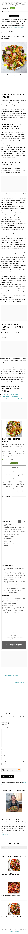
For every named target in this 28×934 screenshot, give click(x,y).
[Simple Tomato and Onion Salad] (14, 909)
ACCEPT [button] (12, 8)
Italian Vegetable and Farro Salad (11, 398)
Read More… (5, 834)
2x (22, 521)
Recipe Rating (5, 722)
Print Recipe (15, 462)
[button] (2, 459)
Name (3, 750)
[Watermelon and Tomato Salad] (14, 887)
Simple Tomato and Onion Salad (11, 917)
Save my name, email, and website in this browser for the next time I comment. (14, 764)
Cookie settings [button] (5, 8)
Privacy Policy (14, 931)
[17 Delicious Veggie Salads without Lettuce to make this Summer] (14, 865)
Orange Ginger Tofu (19, 682)
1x (19, 521)
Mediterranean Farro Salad (9, 396)
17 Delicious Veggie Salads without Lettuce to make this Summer (11, 873)
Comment (4, 728)
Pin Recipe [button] (15, 467)
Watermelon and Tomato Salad (10, 895)
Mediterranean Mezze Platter (10, 394)
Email (3, 756)
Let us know (11, 646)
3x (24, 521)
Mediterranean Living (17, 27)
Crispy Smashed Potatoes (11, 675)
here (13, 282)
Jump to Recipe (14, 16)
